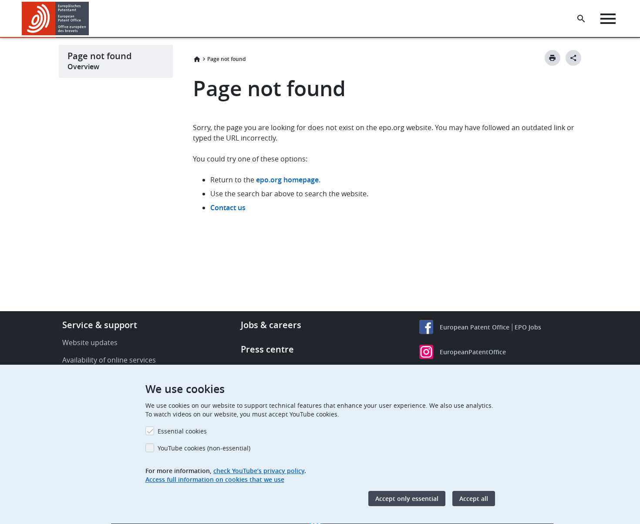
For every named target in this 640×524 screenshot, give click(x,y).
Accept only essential (406, 498)
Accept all (473, 498)
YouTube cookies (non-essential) (204, 448)
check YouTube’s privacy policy (258, 471)
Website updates (90, 342)
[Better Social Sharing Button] (573, 58)
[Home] (55, 18)
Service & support (99, 325)
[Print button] (552, 58)
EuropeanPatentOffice (473, 352)
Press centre (267, 349)
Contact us (228, 207)
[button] (90, 18)
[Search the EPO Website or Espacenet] (581, 19)
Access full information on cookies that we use (214, 479)
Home (197, 59)
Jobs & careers (271, 325)
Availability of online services (109, 360)
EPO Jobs (528, 327)
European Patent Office (474, 327)
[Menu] (608, 18)
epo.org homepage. (288, 180)
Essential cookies (182, 431)
